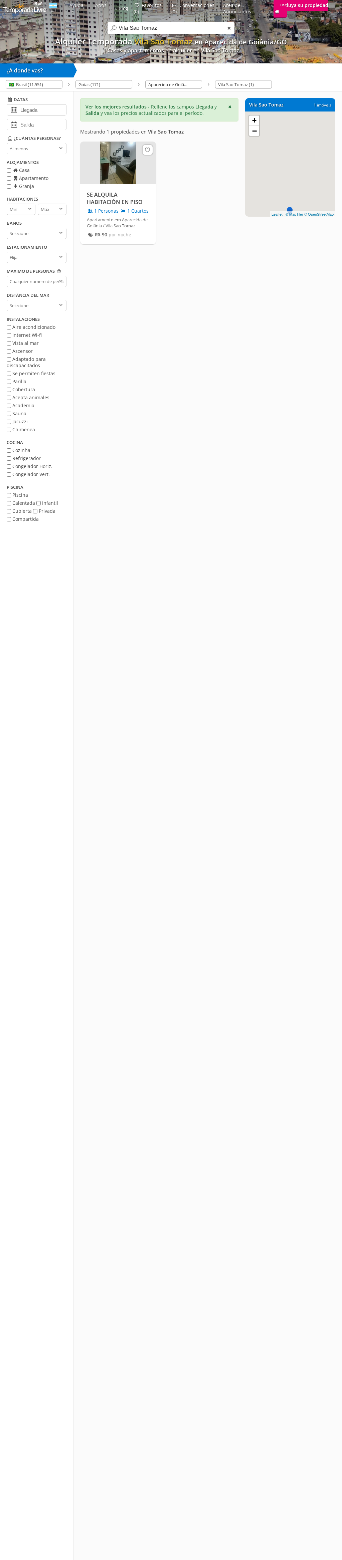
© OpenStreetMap (319, 214)
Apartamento (33, 178)
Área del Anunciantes (237, 8)
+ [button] (254, 120)
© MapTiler (294, 214)
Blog (123, 8)
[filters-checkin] (14, 109)
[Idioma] (53, 8)
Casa (24, 170)
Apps (101, 5)
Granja (26, 186)
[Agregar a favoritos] (148, 150)
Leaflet (277, 214)
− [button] (254, 131)
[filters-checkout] (14, 124)
